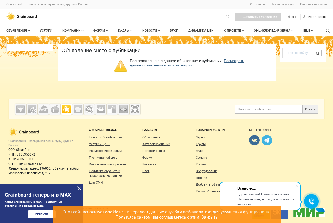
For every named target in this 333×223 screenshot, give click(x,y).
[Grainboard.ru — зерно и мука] (66, 109)
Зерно (200, 137)
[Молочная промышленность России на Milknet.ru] (101, 109)
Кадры (123, 30)
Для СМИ (96, 182)
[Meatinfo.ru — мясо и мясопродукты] (20, 109)
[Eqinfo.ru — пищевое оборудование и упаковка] (32, 109)
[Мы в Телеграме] (267, 140)
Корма (201, 164)
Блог (174, 30)
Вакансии (149, 164)
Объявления (16, 30)
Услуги (46, 30)
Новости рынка (153, 151)
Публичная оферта (103, 157)
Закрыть (209, 217)
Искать (310, 109)
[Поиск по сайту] (328, 30)
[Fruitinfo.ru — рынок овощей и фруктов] (89, 109)
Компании (71, 30)
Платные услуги (282, 4)
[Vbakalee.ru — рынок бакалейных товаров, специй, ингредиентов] (123, 109)
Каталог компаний (156, 144)
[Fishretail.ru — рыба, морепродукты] (43, 109)
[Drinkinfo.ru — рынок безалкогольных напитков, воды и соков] (112, 109)
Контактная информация (108, 164)
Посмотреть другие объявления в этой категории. (187, 63)
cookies (113, 212)
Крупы (201, 144)
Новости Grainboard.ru (105, 137)
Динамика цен (201, 30)
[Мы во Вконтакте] (254, 140)
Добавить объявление (212, 184)
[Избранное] (228, 17)
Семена (201, 157)
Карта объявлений (210, 191)
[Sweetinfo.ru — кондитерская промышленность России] (78, 109)
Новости (149, 30)
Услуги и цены (99, 144)
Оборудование (206, 171)
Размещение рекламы (105, 151)
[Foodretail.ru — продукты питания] (55, 109)
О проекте (257, 4)
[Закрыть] (79, 188)
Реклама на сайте (313, 4)
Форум (99, 30)
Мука (199, 151)
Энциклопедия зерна (272, 30)
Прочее (201, 178)
